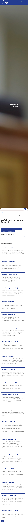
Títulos (20, 229)
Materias (3, 231)
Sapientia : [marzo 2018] (8, 421)
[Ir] (25, 209)
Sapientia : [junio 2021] (8, 248)
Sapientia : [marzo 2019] (8, 369)
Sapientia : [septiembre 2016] (10, 510)
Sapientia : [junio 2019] (8, 356)
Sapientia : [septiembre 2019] (10, 341)
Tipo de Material (10, 231)
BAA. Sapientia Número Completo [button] (13, 215)
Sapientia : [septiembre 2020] (10, 288)
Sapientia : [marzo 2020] (8, 314)
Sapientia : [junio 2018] (8, 408)
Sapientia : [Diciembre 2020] (9, 274)
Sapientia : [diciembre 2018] (9, 382)
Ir (24, 237)
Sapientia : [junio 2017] (8, 468)
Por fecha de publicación (7, 229)
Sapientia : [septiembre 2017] (10, 454)
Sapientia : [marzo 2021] (8, 261)
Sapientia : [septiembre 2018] (10, 394)
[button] (17, 2)
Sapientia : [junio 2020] (8, 301)
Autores (15, 229)
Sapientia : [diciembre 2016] (9, 495)
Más (3, 521)
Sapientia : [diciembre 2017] (9, 439)
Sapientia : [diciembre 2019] (9, 328)
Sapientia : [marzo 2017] (8, 482)
